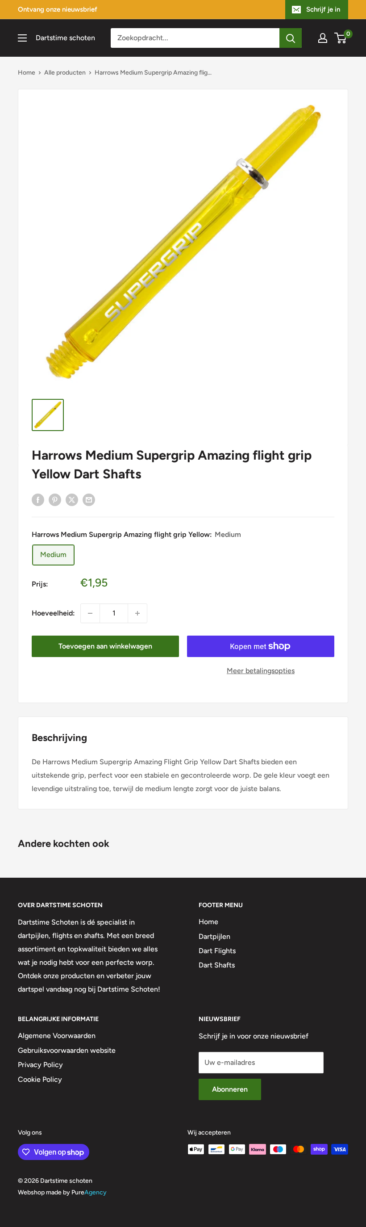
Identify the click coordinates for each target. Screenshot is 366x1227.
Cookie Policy (40, 1079)
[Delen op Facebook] (38, 499)
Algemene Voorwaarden (57, 1035)
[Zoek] (290, 38)
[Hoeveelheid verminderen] (90, 613)
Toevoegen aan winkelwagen (105, 646)
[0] (340, 38)
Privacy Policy (40, 1064)
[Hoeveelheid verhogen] (137, 613)
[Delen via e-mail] (89, 499)
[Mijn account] (322, 38)
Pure (89, 1192)
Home (26, 72)
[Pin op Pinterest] (55, 499)
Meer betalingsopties (261, 670)
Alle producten (65, 72)
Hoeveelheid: (53, 613)
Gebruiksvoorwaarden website (67, 1050)
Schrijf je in (323, 9)
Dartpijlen (214, 936)
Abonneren (230, 1089)
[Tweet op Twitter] (72, 499)
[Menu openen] (22, 38)
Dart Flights (217, 950)
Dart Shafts (217, 965)
